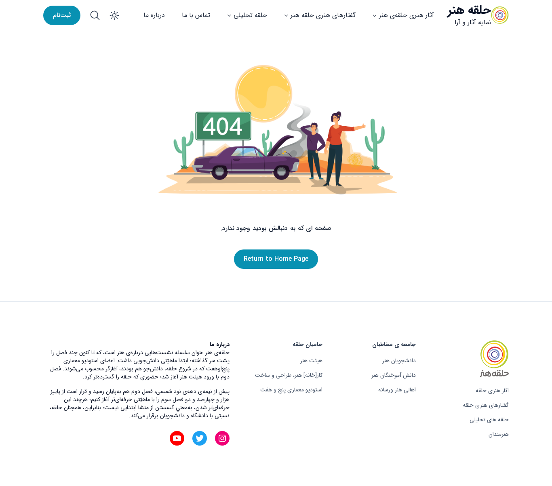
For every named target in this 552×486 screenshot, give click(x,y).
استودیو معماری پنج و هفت (291, 389)
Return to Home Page (276, 259)
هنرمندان (499, 434)
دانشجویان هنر (399, 360)
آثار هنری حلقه (492, 390)
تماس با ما (196, 15)
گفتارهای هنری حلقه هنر (323, 15)
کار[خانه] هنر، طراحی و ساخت (288, 375)
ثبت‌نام (62, 15)
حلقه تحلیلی (250, 15)
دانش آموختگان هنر (393, 375)
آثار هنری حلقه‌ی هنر (406, 15)
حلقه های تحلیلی (489, 419)
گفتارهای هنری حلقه (486, 405)
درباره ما (154, 15)
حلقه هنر (469, 10)
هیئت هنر (311, 360)
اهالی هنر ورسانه (397, 389)
